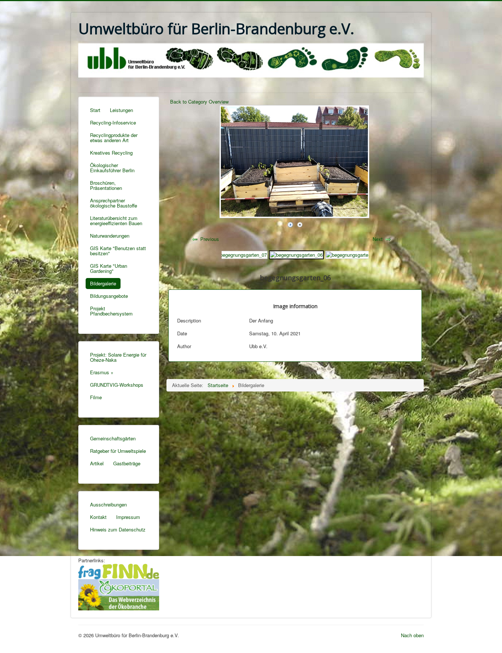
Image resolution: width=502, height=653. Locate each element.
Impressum (128, 516)
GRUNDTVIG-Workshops (116, 384)
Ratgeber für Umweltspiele (118, 450)
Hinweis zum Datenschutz (118, 529)
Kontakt (98, 516)
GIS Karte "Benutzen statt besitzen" (118, 251)
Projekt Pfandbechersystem (111, 311)
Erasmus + (102, 372)
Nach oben (412, 635)
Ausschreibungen (108, 504)
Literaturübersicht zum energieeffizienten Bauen (116, 220)
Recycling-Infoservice (113, 122)
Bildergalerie (103, 283)
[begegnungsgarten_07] (241, 253)
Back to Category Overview (199, 101)
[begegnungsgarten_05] (352, 253)
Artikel (97, 463)
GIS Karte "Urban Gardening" (108, 268)
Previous (209, 238)
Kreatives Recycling (111, 152)
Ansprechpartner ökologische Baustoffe (113, 203)
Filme (96, 397)
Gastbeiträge (126, 463)
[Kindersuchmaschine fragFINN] (118, 570)
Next (378, 238)
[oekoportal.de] (118, 593)
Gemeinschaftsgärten (113, 438)
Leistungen (121, 110)
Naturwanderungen (109, 235)
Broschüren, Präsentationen (106, 185)
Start (95, 110)
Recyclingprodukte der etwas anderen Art (113, 137)
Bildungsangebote (109, 295)
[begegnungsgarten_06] (296, 253)
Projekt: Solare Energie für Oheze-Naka (118, 357)
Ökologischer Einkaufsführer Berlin (112, 168)
